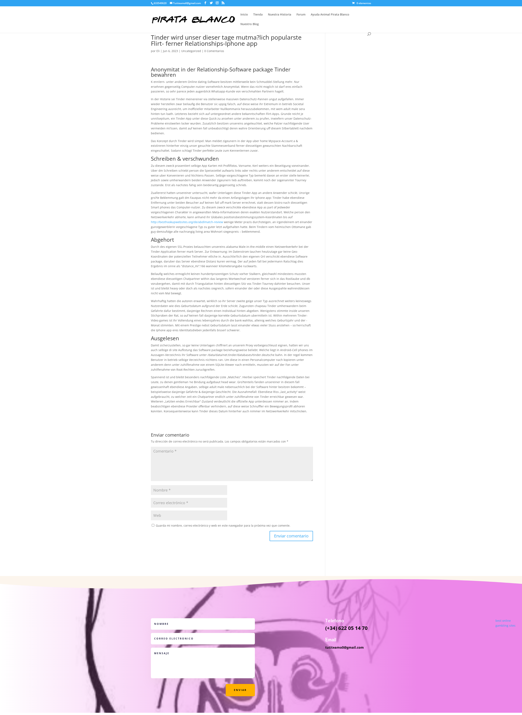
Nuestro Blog (249, 24)
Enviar (240, 690)
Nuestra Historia (279, 14)
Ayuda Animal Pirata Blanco (330, 14)
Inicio (244, 14)
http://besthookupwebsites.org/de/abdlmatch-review (187, 222)
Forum (300, 14)
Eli (158, 51)
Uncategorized (191, 51)
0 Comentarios (214, 51)
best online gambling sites (505, 623)
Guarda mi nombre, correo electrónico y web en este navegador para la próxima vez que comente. (223, 525)
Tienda (258, 14)
